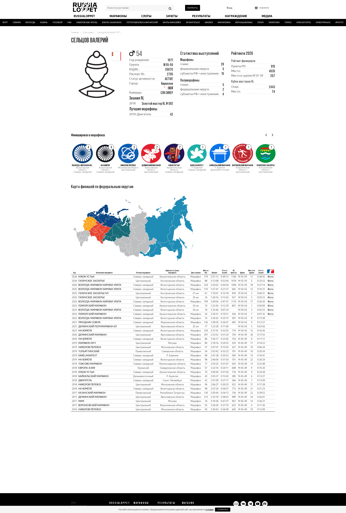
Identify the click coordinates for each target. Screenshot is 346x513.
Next (272, 135)
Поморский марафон (92, 305)
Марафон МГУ (87, 343)
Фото (271, 276)
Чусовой (53, 22)
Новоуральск (318, 22)
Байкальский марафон (93, 376)
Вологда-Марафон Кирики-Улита (99, 285)
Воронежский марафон (93, 405)
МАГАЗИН (188, 502)
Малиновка (219, 22)
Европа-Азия (86, 368)
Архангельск (189, 22)
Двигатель (85, 380)
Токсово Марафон (90, 363)
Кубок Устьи (86, 276)
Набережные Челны (82, 22)
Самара (12, 22)
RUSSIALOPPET (119, 502)
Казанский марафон (92, 392)
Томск (283, 22)
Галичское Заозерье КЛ (93, 293)
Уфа (65, 22)
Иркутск (335, 22)
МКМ (81, 401)
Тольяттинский (88, 351)
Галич (256, 22)
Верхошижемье (239, 22)
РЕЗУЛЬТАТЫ (166, 502)
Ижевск (204, 22)
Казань (39, 22)
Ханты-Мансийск (167, 22)
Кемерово (269, 22)
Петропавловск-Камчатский (137, 22)
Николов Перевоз (89, 347)
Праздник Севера (89, 322)
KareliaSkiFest (87, 355)
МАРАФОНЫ (141, 502)
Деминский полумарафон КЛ (97, 326)
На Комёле (85, 330)
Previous (266, 135)
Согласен (223, 509)
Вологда (26, 22)
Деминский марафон (92, 334)
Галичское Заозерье (91, 280)
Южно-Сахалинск (107, 22)
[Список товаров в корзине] (262, 9)
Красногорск (299, 22)
